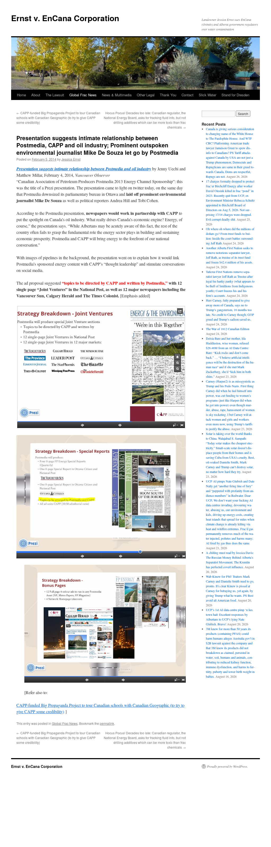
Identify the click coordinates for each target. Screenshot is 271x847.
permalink (107, 723)
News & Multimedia (117, 94)
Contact (187, 94)
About (35, 94)
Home (21, 94)
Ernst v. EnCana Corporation (65, 18)
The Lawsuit (55, 94)
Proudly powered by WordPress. (227, 766)
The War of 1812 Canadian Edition (227, 329)
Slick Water (207, 94)
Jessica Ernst (70, 159)
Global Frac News (83, 94)
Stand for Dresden (235, 94)
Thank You (168, 94)
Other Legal (146, 94)
